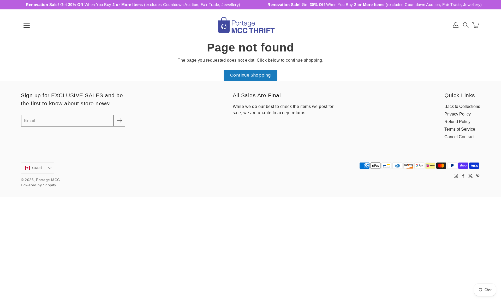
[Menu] (26, 25)
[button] (466, 25)
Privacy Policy (457, 114)
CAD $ (37, 167)
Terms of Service (459, 129)
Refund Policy (457, 121)
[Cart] (476, 25)
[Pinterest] (477, 176)
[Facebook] (463, 176)
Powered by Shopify (38, 185)
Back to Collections (462, 106)
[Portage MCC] (250, 25)
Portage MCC (48, 180)
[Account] (455, 25)
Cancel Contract (459, 136)
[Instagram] (456, 176)
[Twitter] (470, 176)
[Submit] (119, 120)
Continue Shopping (250, 75)
